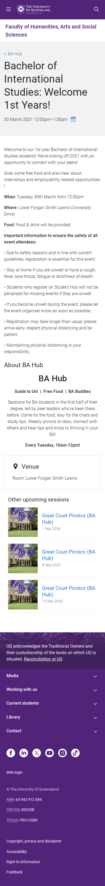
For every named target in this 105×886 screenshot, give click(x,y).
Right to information (23, 862)
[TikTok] (75, 753)
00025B (27, 810)
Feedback (14, 872)
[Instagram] (62, 753)
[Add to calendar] (74, 119)
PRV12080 (29, 820)
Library (13, 717)
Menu (8, 9)
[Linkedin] (23, 753)
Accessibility (16, 851)
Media (12, 675)
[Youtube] (49, 753)
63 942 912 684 (29, 799)
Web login (14, 772)
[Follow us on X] (36, 753)
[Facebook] (10, 753)
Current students (22, 703)
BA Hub (15, 53)
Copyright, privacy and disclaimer (34, 841)
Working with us (21, 689)
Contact (13, 730)
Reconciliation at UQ (43, 659)
